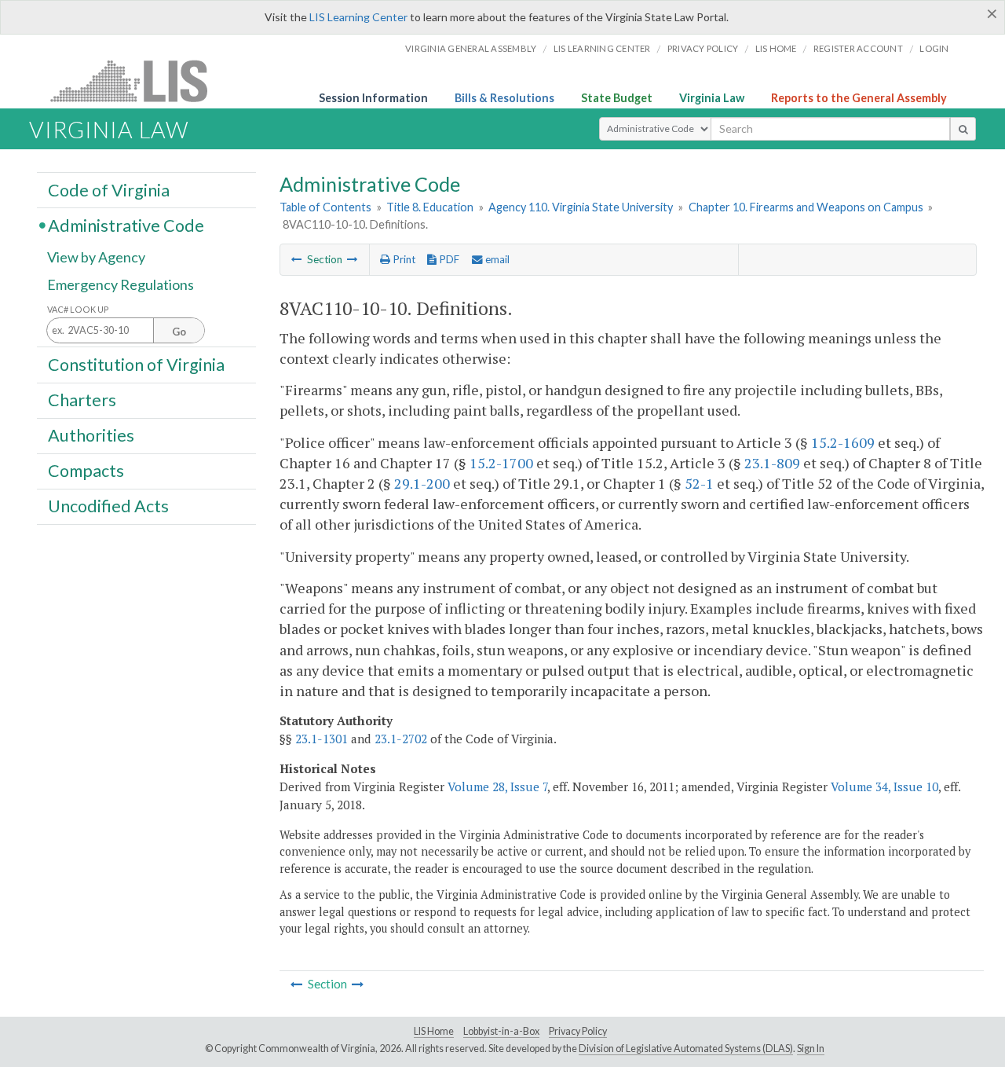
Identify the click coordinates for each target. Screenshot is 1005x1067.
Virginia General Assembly (470, 48)
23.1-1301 (321, 738)
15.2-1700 (501, 462)
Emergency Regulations (120, 284)
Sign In (810, 1048)
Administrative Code (126, 224)
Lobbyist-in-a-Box (501, 1031)
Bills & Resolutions (504, 97)
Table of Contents (325, 207)
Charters (82, 400)
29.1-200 (422, 483)
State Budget (616, 97)
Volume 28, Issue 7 (497, 786)
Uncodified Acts (108, 506)
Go (179, 331)
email (496, 259)
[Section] (296, 259)
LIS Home (434, 1031)
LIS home (776, 48)
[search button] (963, 129)
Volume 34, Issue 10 (884, 786)
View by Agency (96, 257)
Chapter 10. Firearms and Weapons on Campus (806, 207)
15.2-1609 (843, 442)
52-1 (699, 483)
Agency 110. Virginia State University (580, 207)
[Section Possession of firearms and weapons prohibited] (352, 259)
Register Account (858, 48)
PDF (448, 259)
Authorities (91, 435)
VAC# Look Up (78, 309)
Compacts (86, 470)
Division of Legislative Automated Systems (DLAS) (686, 1048)
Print (402, 259)
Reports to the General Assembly (859, 97)
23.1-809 (772, 462)
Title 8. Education (429, 207)
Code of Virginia (109, 189)
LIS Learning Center (358, 17)
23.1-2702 (401, 738)
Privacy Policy (703, 48)
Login (933, 48)
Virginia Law (711, 97)
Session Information (373, 97)
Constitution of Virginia (136, 364)
